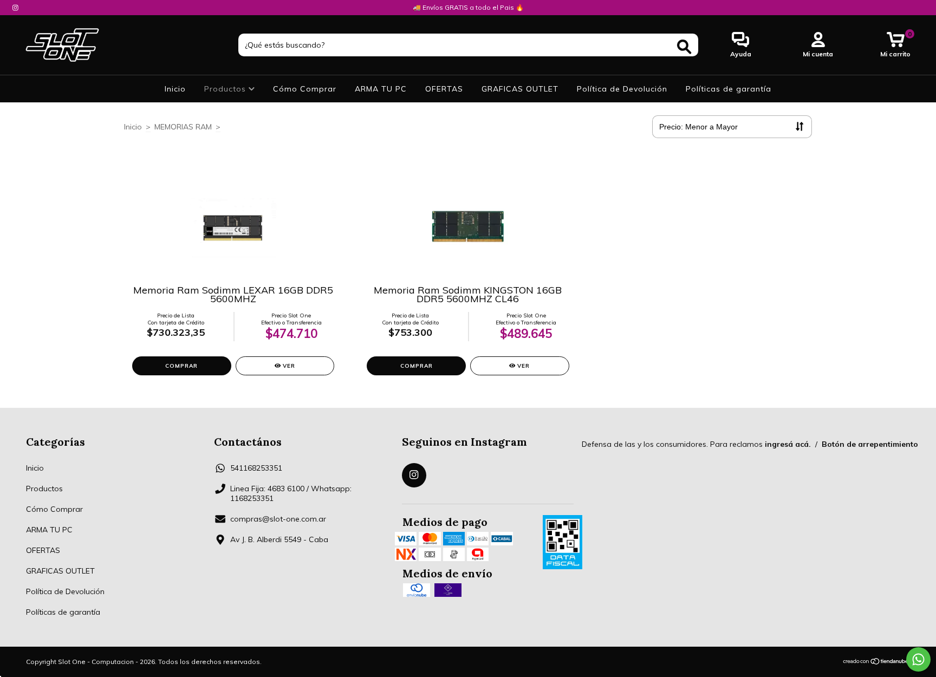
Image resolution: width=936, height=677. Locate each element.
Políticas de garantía (728, 89)
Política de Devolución (622, 89)
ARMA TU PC (381, 89)
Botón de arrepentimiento (870, 444)
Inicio (175, 89)
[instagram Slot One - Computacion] (15, 7)
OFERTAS (444, 89)
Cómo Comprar (304, 89)
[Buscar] (684, 47)
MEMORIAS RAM (183, 127)
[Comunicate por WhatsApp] (918, 659)
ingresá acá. (788, 444)
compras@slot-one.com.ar (278, 519)
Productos (226, 89)
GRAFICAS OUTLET (520, 89)
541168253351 (256, 468)
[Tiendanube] (876, 662)
